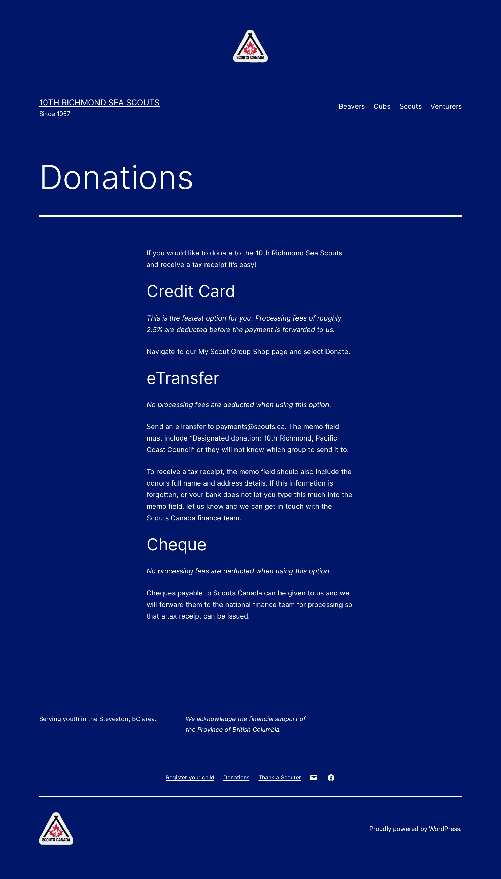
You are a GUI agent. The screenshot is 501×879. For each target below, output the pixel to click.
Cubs (382, 106)
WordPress (444, 828)
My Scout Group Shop (234, 351)
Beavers (352, 106)
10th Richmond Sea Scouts (99, 102)
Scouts (410, 106)
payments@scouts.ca (250, 426)
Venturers (446, 106)
